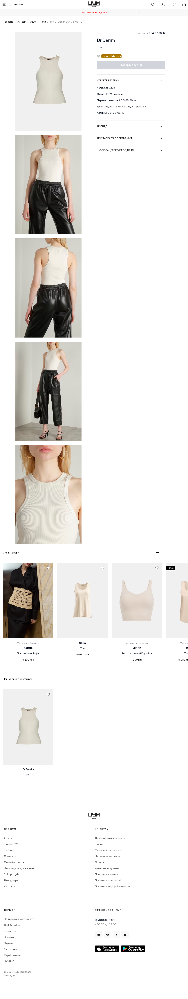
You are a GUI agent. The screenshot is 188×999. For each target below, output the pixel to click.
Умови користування (107, 868)
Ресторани (10, 949)
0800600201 (19, 4)
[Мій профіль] (163, 4)
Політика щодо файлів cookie (112, 886)
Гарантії (99, 844)
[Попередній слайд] (49, 12)
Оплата (99, 862)
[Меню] (4, 4)
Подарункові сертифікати (19, 918)
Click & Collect (12, 925)
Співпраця (10, 856)
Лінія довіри (11, 880)
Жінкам (21, 21)
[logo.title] (94, 816)
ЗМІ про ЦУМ (11, 874)
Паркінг (8, 943)
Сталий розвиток (14, 862)
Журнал (8, 837)
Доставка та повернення (110, 837)
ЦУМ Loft (9, 961)
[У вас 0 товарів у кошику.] (184, 4)
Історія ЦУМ (11, 844)
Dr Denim (106, 40)
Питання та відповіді (107, 856)
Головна (8, 21)
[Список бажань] (173, 4)
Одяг (33, 21)
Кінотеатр (10, 931)
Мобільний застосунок (108, 850)
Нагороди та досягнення (19, 868)
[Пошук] (153, 4)
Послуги (9, 937)
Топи (43, 21)
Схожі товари (11, 552)
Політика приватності (108, 880)
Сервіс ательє (12, 955)
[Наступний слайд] (139, 12)
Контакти (9, 886)
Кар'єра (8, 850)
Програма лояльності (107, 874)
